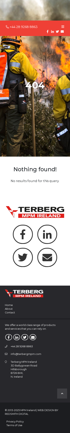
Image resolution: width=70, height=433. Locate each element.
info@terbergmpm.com (26, 354)
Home (9, 305)
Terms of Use (14, 425)
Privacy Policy (15, 421)
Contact (10, 312)
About (9, 308)
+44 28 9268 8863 (23, 27)
